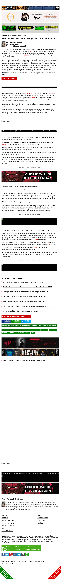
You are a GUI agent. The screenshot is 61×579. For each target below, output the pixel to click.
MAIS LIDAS (41, 520)
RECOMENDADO (42, 518)
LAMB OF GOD (29, 93)
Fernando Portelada (15, 42)
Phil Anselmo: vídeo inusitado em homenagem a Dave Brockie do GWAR (27, 287)
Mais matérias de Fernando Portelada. (18, 509)
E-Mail (28, 332)
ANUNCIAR (5, 518)
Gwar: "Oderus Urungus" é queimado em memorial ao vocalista (24, 306)
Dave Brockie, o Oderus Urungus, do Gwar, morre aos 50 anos (24, 282)
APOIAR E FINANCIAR (8, 525)
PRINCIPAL (40, 515)
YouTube (11, 332)
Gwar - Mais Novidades (9, 78)
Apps (32, 332)
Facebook (44, 330)
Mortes (20, 35)
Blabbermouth (14, 44)
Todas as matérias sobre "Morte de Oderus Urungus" (21, 311)
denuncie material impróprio (18, 541)
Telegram (37, 330)
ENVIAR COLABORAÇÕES (9, 520)
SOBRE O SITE (6, 515)
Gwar (24, 35)
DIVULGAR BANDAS (8, 523)
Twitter (4, 332)
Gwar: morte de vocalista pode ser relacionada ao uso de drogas (25, 296)
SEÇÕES (40, 523)
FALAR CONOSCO (7, 531)
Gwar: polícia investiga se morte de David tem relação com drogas (25, 292)
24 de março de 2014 (19, 46)
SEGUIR (4, 528)
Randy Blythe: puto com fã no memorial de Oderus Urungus (23, 301)
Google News (20, 332)
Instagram (52, 330)
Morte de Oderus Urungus (9, 35)
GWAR (31, 51)
